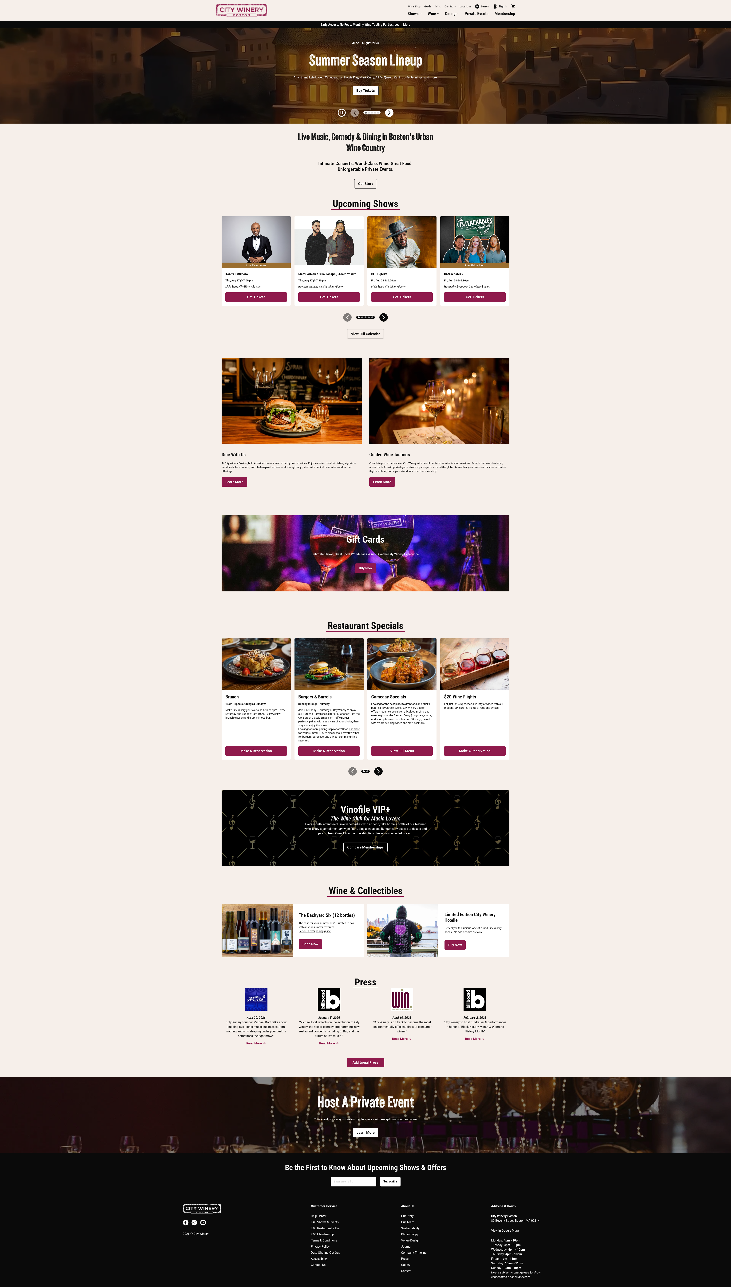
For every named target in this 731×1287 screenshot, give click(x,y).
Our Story (450, 6)
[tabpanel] (365, 76)
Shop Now (310, 944)
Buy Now (365, 568)
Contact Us (318, 1265)
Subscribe (390, 1181)
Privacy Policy (320, 1246)
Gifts (438, 6)
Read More (254, 1043)
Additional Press (366, 1062)
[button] (415, 13)
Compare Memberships (365, 847)
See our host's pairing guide (315, 931)
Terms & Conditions (324, 1240)
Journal (406, 1246)
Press (405, 1259)
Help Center (318, 1216)
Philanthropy (409, 1234)
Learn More (402, 24)
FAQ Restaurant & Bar (325, 1228)
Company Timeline (413, 1252)
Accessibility (319, 1259)
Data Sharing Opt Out (325, 1252)
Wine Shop (414, 6)
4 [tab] (375, 113)
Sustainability (410, 1228)
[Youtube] (203, 1222)
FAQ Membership (322, 1234)
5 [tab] (378, 113)
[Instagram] (194, 1222)
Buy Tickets (365, 91)
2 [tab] (369, 113)
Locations (465, 6)
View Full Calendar (365, 334)
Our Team (407, 1222)
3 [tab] (372, 113)
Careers (406, 1271)
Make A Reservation (256, 751)
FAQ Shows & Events (325, 1222)
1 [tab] (366, 113)
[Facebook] (185, 1222)
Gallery (405, 1265)
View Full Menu (402, 751)
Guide (427, 6)
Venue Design (410, 1240)
